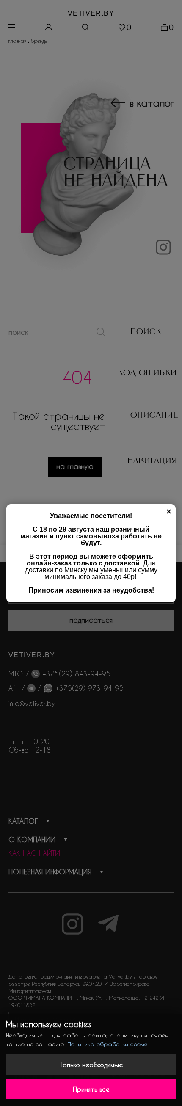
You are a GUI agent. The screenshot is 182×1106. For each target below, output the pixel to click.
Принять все (91, 1089)
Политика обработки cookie (107, 1044)
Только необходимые (91, 1064)
